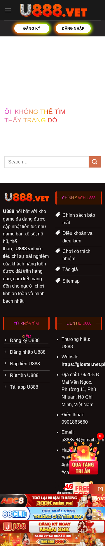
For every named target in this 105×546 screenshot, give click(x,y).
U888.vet (25, 248)
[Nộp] (95, 162)
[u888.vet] (52, 10)
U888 (8, 211)
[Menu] (7, 10)
